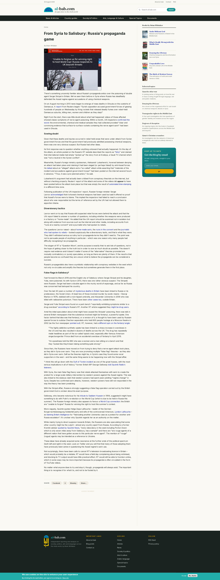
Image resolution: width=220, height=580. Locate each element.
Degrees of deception (150, 123)
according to (63, 307)
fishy (118, 152)
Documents (152, 18)
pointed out (75, 323)
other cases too (94, 299)
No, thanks (192, 575)
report (59, 106)
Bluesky (73, 483)
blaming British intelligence (58, 414)
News (119, 548)
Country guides (71, 18)
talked (49, 168)
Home (46, 27)
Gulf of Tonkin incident (83, 362)
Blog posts (90, 544)
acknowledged (57, 194)
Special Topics (135, 18)
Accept (184, 575)
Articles (120, 544)
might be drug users (120, 307)
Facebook (56, 483)
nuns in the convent (104, 229)
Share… (84, 483)
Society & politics (123, 551)
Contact (168, 2)
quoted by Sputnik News (68, 428)
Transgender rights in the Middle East (157, 113)
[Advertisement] (88, 509)
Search (171, 10)
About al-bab (159, 2)
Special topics (122, 563)
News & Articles (52, 18)
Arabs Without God (157, 31)
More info (65, 578)
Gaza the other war (149, 91)
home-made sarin (84, 229)
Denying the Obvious (158, 53)
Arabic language (123, 559)
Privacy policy (153, 544)
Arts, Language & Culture (113, 18)
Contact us (90, 548)
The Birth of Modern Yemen (160, 74)
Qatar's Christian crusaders (153, 135)
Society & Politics (90, 18)
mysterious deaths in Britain (87, 291)
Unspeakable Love (156, 63)
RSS (174, 2)
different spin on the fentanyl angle (114, 323)
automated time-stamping (120, 184)
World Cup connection (110, 401)
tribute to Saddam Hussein (91, 396)
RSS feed (152, 540)
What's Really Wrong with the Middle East (161, 43)
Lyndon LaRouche (123, 412)
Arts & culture (122, 555)
